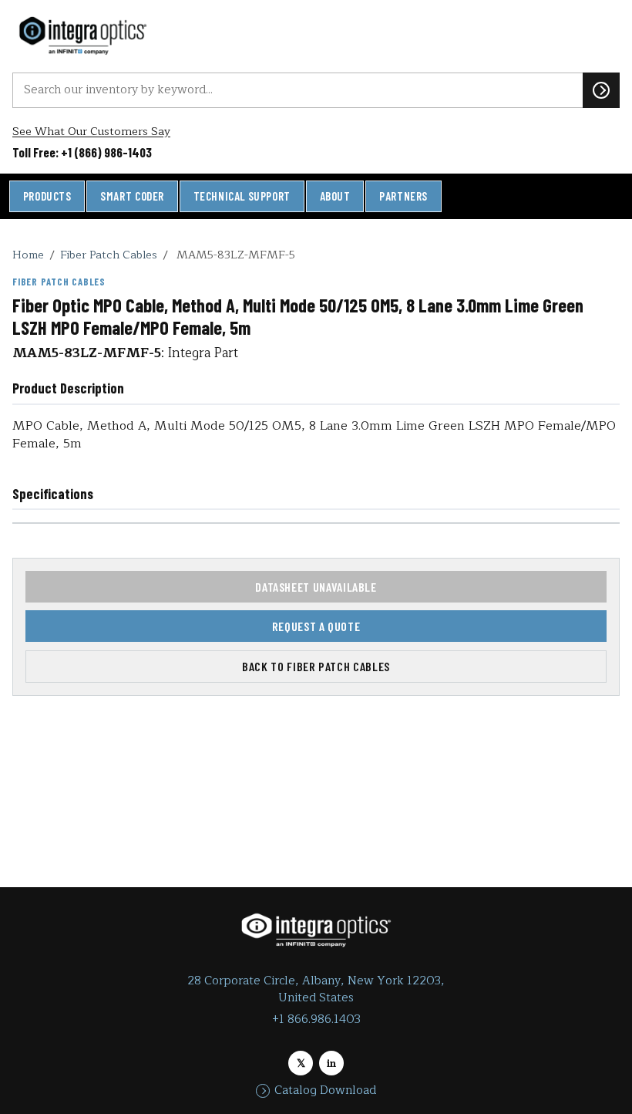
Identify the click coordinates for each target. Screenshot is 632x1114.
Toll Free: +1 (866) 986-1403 (82, 152)
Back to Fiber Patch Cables (316, 666)
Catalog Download (325, 1090)
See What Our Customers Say (91, 131)
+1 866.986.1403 (316, 1019)
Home (28, 254)
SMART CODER (132, 196)
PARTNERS (403, 196)
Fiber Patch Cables (108, 254)
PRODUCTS (47, 196)
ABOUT (335, 196)
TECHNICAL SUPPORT (242, 196)
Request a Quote (316, 626)
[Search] (601, 90)
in (331, 1063)
